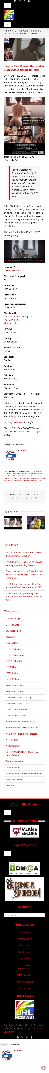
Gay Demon (24, 952)
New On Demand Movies (17, 709)
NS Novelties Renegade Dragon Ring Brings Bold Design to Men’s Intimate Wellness (23, 596)
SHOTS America (24, 975)
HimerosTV (7, 478)
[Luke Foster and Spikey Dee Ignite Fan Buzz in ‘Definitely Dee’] (13, 517)
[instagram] (29, 1)
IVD (5, 319)
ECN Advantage (12, 618)
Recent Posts (18, 445)
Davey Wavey (16, 473)
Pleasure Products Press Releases (21, 733)
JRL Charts (22, 450)
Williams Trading (13, 767)
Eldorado (24, 932)
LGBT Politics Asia (13, 649)
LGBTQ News (11, 667)
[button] (6, 523)
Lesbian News (12, 642)
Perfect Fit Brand (24, 981)
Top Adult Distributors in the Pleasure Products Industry (26, 480)
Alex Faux (39, 471)
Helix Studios (24, 968)
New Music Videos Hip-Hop (18, 697)
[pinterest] (20, 1)
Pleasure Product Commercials (20, 721)
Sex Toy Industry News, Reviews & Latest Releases (21, 753)
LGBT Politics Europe (15, 655)
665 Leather (24, 958)
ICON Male (24, 965)
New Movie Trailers (14, 685)
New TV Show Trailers (15, 715)
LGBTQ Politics (12, 673)
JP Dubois (15, 478)
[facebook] (34, 1)
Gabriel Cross (26, 473)
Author (7, 445)
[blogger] (15, 1)
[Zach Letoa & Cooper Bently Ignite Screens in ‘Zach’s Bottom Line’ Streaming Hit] (36, 517)
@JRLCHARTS (26, 431)
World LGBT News (13, 779)
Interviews (10, 636)
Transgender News (14, 761)
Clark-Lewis (7, 473)
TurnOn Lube (24, 945)
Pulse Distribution (12, 316)
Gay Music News (13, 630)
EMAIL (14, 416)
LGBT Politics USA (13, 661)
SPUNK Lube (24, 988)
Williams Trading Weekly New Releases (23, 773)
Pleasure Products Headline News (21, 727)
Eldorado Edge (12, 624)
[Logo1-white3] (9, 11)
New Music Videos (14, 691)
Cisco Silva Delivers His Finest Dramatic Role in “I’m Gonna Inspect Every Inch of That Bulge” (24, 574)
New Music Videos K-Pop (17, 703)
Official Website (11, 270)
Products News (12, 745)
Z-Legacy (27, 471)
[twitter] (25, 1)
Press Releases (12, 739)
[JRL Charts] (10, 451)
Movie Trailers (12, 679)
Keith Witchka (20, 422)
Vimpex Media (11, 323)
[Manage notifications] (43, 1068)
